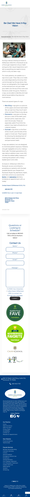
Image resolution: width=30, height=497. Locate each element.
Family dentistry (20, 31)
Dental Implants (7, 454)
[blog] (15, 481)
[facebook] (12, 481)
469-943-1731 (8, 189)
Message (15, 268)
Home (4, 424)
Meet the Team (7, 427)
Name (15, 246)
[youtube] (14, 481)
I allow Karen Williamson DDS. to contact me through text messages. (15, 293)
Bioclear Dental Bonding (10, 449)
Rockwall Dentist (6, 36)
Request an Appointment (10, 434)
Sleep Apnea (6, 466)
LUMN (13, 487)
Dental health (8, 31)
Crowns (5, 452)
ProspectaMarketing (16, 488)
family (4, 177)
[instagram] (17, 481)
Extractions (6, 458)
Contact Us (6, 432)
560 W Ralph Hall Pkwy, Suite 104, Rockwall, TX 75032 (14, 379)
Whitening (6, 470)
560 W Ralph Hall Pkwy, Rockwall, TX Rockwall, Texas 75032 (12, 200)
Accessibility (6, 431)
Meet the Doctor (7, 426)
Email (15, 259)
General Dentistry (8, 459)
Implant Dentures (8, 464)
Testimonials (6, 442)
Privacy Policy (6, 429)
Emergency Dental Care (9, 456)
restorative (12, 177)
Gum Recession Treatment (10, 463)
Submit (15, 298)
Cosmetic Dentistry (8, 451)
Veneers (5, 468)
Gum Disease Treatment (10, 461)
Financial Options (8, 441)
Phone (15, 253)
